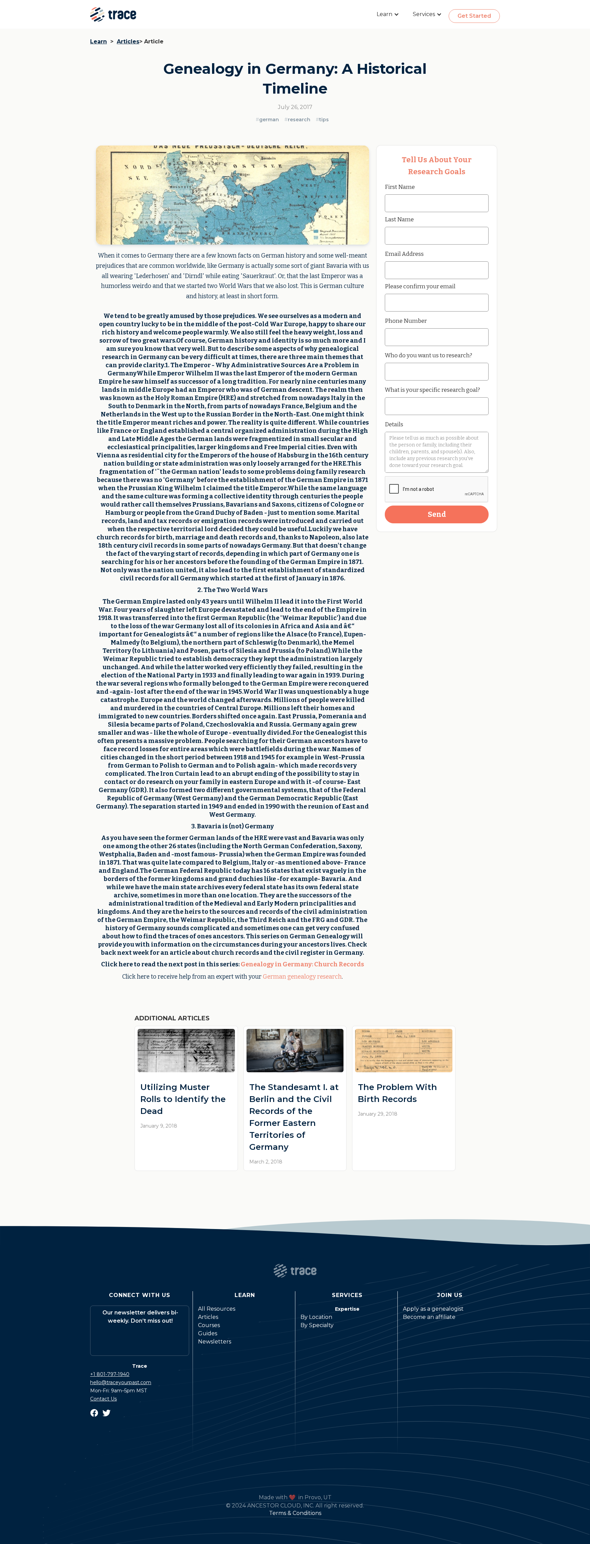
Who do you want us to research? (428, 355)
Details (394, 424)
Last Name (399, 219)
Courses (209, 1325)
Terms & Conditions (295, 1513)
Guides (207, 1333)
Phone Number (406, 320)
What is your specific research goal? (432, 389)
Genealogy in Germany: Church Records (302, 964)
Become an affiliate (429, 1317)
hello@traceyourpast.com (120, 1382)
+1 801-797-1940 (109, 1374)
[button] (388, 14)
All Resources (216, 1309)
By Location (316, 1317)
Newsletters (214, 1341)
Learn (98, 41)
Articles (128, 41)
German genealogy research (302, 976)
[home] (113, 14)
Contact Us (103, 1399)
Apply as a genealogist (433, 1309)
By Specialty (317, 1325)
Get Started (474, 16)
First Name (400, 186)
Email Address (404, 253)
